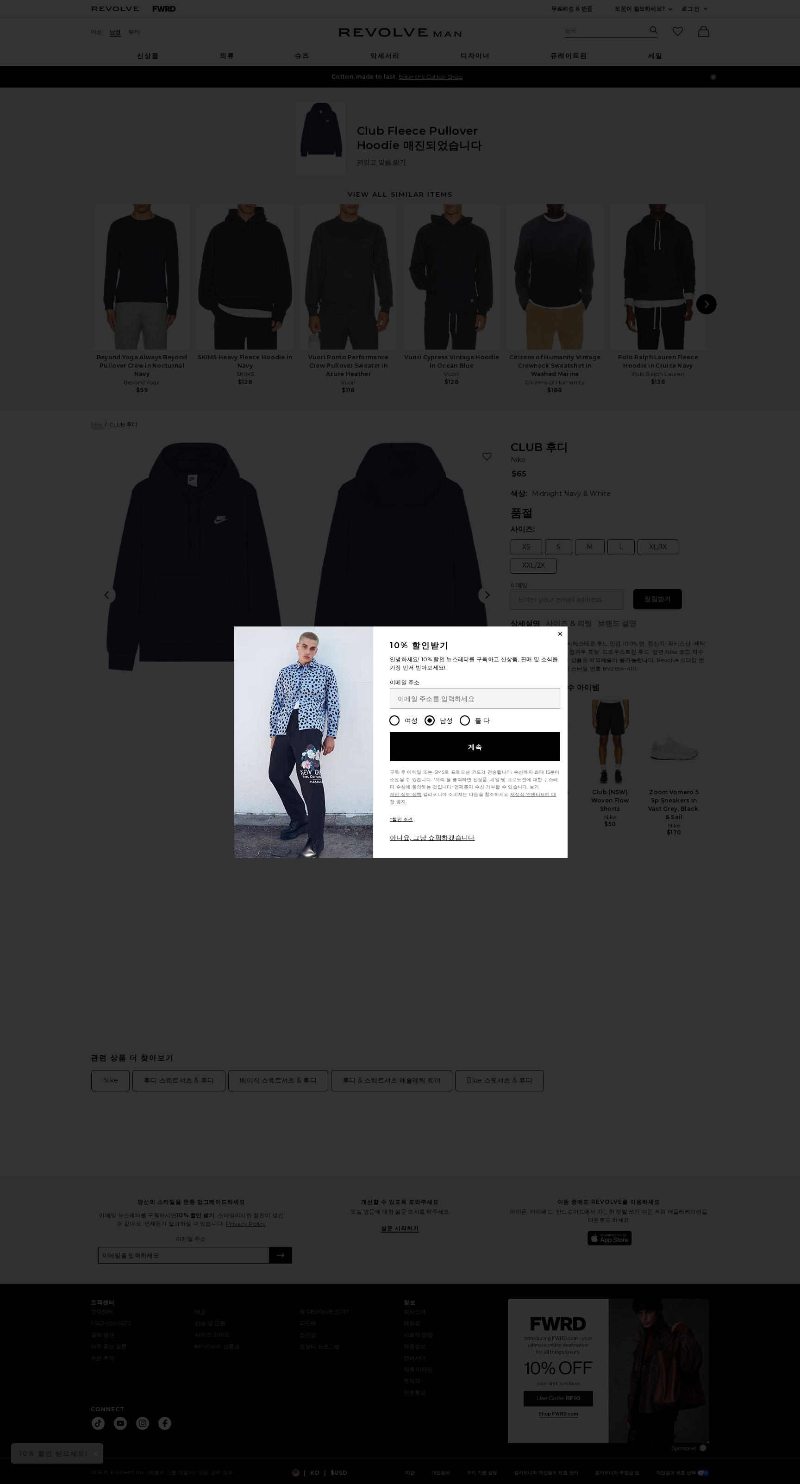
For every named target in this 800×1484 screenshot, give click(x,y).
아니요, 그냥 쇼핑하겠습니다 (432, 837)
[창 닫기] (560, 633)
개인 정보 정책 (405, 794)
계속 (475, 747)
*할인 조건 (401, 819)
